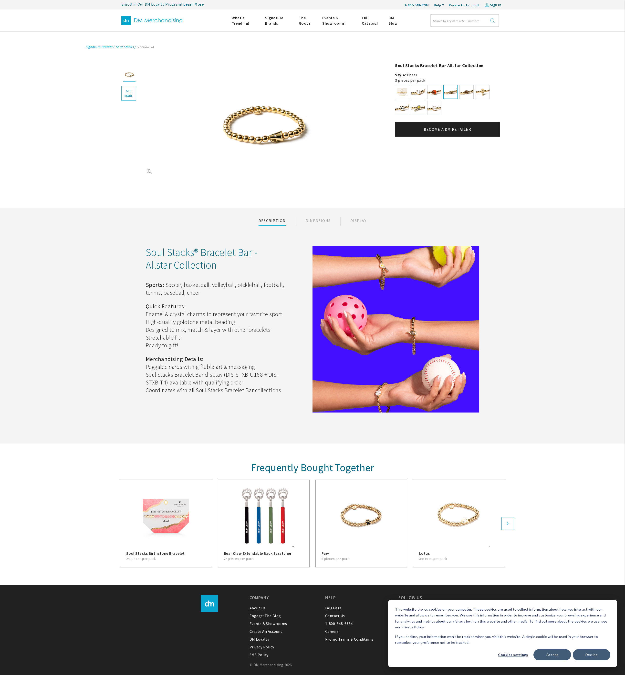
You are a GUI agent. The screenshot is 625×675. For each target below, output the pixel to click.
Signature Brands (274, 20)
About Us (258, 607)
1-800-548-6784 (339, 623)
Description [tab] (272, 220)
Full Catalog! (370, 20)
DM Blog (392, 20)
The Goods (305, 20)
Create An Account (464, 5)
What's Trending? (241, 20)
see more (129, 93)
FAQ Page (333, 607)
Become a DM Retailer (447, 129)
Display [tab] (358, 220)
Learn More (193, 4)
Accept (552, 655)
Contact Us (335, 615)
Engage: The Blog (265, 615)
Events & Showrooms (333, 20)
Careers (332, 631)
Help (437, 5)
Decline (591, 655)
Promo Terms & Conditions (349, 639)
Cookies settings (513, 655)
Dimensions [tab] (318, 220)
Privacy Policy (262, 647)
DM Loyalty (259, 639)
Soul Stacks (125, 47)
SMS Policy (259, 654)
